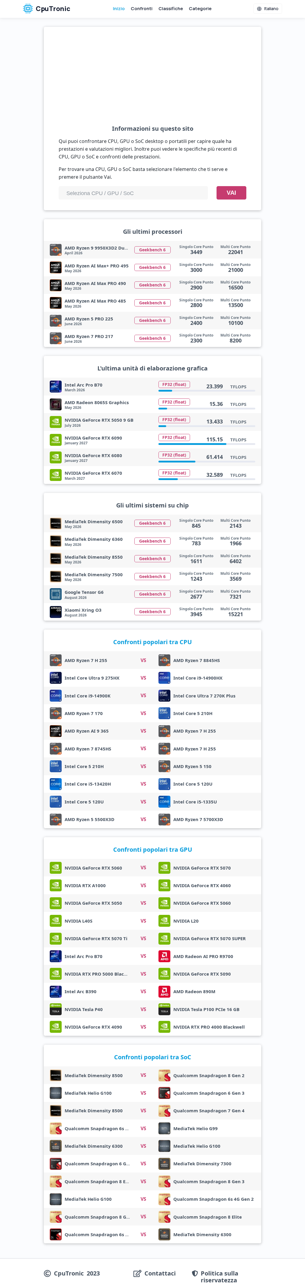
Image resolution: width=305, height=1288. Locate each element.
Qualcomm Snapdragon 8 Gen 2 (209, 1075)
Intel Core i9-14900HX (197, 678)
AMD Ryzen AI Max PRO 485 (95, 301)
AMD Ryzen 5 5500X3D (89, 819)
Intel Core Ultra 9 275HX (92, 678)
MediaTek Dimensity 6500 (94, 521)
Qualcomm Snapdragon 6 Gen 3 (209, 1093)
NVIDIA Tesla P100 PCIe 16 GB (206, 1009)
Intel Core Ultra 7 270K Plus (204, 696)
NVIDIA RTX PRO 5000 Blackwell (100, 974)
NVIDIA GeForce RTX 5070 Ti (96, 938)
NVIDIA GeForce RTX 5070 (202, 868)
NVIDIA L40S (78, 921)
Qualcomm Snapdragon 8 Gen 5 (100, 1217)
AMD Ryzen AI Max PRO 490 (95, 283)
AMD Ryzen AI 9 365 (87, 731)
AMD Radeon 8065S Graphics (97, 402)
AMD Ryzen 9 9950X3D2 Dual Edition (105, 248)
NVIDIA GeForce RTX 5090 (202, 974)
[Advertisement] (152, 80)
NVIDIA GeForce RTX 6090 (93, 438)
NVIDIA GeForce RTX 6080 (93, 455)
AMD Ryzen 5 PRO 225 (89, 319)
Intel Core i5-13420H (88, 784)
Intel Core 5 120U (192, 784)
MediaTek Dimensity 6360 (94, 539)
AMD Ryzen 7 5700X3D (198, 819)
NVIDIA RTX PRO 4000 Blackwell (209, 1027)
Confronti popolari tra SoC (152, 1057)
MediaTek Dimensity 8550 (94, 557)
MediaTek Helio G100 (88, 1093)
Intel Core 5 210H (192, 713)
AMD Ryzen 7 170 (84, 713)
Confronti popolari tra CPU (152, 642)
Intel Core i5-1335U (195, 802)
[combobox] (133, 193)
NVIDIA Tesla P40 (84, 1009)
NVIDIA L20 (186, 921)
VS (143, 660)
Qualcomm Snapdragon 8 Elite (99, 1181)
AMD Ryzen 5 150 (192, 766)
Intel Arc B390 (81, 991)
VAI (231, 192)
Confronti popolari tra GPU (152, 849)
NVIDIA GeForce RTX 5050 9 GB (99, 420)
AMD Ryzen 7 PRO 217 (89, 336)
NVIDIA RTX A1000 (85, 885)
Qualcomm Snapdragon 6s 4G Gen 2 (105, 1128)
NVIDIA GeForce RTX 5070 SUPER (209, 938)
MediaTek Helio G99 (195, 1128)
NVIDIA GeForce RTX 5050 (93, 903)
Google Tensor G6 (84, 592)
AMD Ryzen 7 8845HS (196, 660)
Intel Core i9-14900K (88, 696)
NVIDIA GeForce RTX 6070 (93, 473)
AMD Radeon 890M (194, 991)
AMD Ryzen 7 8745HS (88, 749)
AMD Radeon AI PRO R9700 (203, 956)
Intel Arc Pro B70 (83, 385)
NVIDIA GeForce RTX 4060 (202, 885)
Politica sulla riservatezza (219, 1277)
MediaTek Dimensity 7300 (202, 1163)
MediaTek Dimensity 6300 (94, 1146)
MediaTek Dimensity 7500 (94, 574)
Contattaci (160, 1273)
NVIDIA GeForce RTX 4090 (93, 1027)
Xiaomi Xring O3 (83, 610)
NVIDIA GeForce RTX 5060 (93, 868)
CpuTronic (52, 8)
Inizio (119, 8)
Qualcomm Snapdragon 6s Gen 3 (101, 1234)
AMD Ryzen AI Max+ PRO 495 (97, 266)
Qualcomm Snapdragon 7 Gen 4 (209, 1110)
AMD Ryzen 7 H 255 (86, 660)
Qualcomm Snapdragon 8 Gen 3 (209, 1181)
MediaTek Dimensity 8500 (94, 1075)
